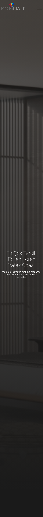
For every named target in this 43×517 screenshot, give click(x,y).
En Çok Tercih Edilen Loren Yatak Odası (21, 259)
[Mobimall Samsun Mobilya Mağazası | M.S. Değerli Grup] (13, 6)
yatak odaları (31, 274)
